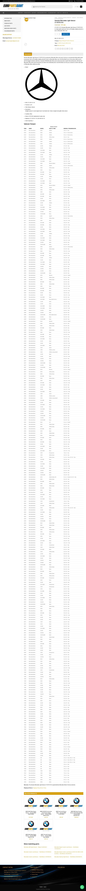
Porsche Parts (27, 12)
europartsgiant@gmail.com (12, 41)
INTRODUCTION (8, 18)
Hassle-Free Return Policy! (38, 872)
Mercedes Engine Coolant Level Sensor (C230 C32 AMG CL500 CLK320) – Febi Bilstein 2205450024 (68, 852)
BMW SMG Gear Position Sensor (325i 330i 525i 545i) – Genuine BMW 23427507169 (76, 813)
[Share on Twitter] (58, 49)
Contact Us (34, 876)
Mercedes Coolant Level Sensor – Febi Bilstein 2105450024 (37, 852)
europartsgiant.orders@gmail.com (14, 876)
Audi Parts (34, 12)
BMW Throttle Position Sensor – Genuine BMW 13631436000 (46, 836)
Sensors (74, 17)
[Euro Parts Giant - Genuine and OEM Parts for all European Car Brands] (13, 6)
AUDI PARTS (7, 26)
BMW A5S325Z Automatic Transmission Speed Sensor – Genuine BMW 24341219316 (46, 813)
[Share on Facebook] (56, 49)
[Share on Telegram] (72, 49)
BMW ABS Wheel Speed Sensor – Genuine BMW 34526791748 (31, 836)
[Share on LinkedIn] (67, 49)
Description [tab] (28, 54)
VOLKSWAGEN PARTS (9, 31)
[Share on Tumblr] (70, 49)
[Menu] (3, 12)
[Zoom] (25, 44)
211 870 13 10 (60, 43)
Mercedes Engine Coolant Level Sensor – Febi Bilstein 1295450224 (66, 848)
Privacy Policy (35, 874)
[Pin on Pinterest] (63, 49)
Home (56, 17)
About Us (59, 12)
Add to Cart (66, 34)
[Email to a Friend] (60, 49)
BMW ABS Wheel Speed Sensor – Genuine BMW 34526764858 (31, 813)
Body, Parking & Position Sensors (66, 40)
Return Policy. (43, 787)
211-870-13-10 (67, 43)
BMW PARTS (7, 20)
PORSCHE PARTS (8, 23)
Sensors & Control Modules (64, 17)
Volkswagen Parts (52, 12)
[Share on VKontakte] (65, 49)
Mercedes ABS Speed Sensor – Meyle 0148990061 (35, 847)
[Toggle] (20, 18)
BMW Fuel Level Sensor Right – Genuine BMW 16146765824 (61, 813)
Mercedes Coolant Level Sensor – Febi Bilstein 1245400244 (37, 856)
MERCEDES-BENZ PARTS (10, 28)
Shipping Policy (36, 787)
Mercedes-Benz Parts (42, 12)
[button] (82, 887)
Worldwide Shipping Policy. (37, 870)
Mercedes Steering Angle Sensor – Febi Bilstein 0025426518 (68, 856)
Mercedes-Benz (61, 45)
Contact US (65, 12)
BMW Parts (20, 12)
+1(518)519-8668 (16, 38)
